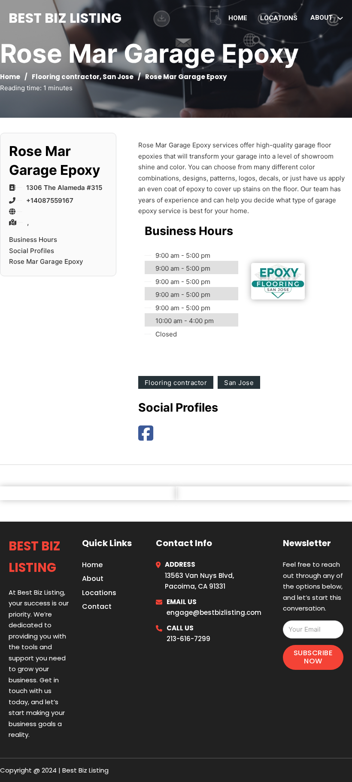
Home (237, 18)
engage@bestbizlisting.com (214, 612)
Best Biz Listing (65, 17)
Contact (97, 606)
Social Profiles (31, 251)
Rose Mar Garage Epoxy (46, 261)
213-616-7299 (188, 638)
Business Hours (33, 239)
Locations (278, 18)
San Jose (118, 76)
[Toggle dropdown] (340, 18)
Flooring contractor (66, 76)
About (92, 578)
